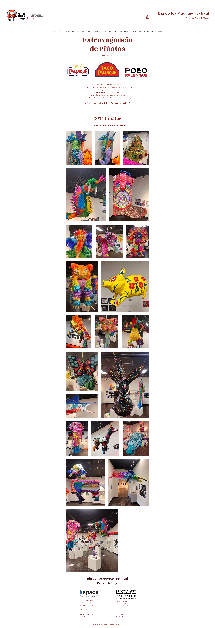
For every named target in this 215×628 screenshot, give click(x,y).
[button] (147, 17)
